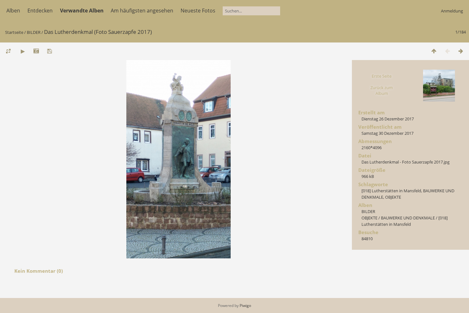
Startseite (14, 32)
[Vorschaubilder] (434, 51)
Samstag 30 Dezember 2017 (387, 133)
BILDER (34, 32)
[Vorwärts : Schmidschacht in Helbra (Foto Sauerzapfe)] (460, 51)
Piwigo (245, 305)
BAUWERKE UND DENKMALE (408, 218)
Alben (13, 10)
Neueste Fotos (198, 10)
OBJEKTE (393, 197)
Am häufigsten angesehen (142, 10)
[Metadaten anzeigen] (36, 51)
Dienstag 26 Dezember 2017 (387, 119)
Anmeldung (452, 11)
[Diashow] (22, 51)
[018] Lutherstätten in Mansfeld (391, 191)
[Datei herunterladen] (49, 51)
